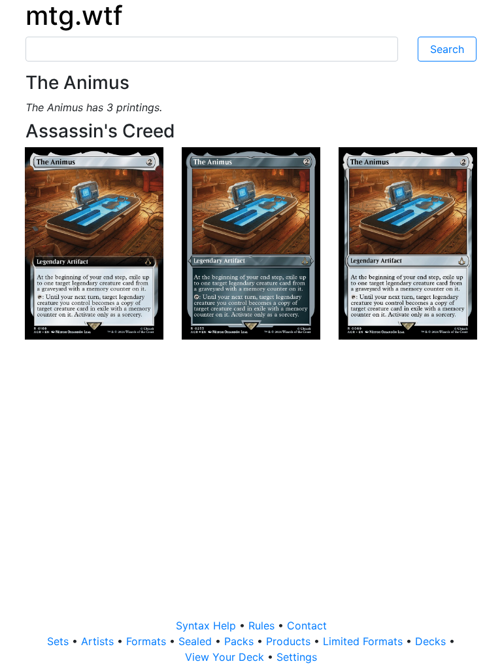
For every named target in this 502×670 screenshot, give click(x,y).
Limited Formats (364, 641)
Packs (240, 641)
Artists (99, 641)
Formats (147, 641)
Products (290, 641)
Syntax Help (207, 625)
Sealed (196, 641)
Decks (432, 641)
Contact (307, 625)
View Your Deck (226, 656)
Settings (296, 656)
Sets (59, 641)
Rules (263, 625)
